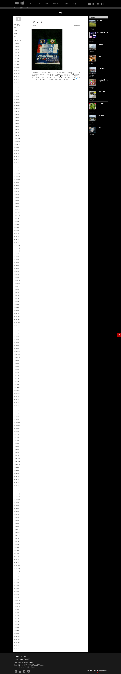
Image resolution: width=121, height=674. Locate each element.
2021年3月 (16, 236)
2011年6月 (16, 582)
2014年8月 (16, 470)
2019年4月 (16, 304)
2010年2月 (16, 630)
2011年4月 (16, 588)
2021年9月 (16, 218)
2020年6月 (16, 262)
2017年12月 (17, 351)
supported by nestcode (97, 671)
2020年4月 (16, 268)
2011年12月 (17, 565)
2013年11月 (17, 496)
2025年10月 (17, 73)
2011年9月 (16, 573)
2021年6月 (16, 227)
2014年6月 (16, 476)
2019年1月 (16, 313)
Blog (74, 3)
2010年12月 (17, 600)
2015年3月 (16, 449)
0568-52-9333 (24, 659)
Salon (30, 3)
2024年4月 (16, 126)
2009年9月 (16, 645)
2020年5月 (16, 265)
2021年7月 (16, 224)
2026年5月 (16, 52)
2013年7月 (16, 508)
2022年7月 (16, 188)
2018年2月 (16, 345)
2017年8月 (16, 363)
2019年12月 (17, 280)
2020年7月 (16, 259)
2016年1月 (16, 419)
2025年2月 (16, 96)
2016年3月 (16, 413)
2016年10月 (17, 393)
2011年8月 (16, 576)
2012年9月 (16, 538)
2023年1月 (16, 170)
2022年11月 (17, 176)
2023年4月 (16, 162)
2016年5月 (16, 408)
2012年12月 (17, 529)
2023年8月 (16, 150)
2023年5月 (16, 159)
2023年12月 (17, 138)
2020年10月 (17, 250)
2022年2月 (16, 203)
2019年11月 (17, 283)
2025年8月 (16, 79)
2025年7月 (16, 82)
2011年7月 (16, 579)
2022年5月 (16, 194)
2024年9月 (16, 111)
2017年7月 (16, 366)
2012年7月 (16, 544)
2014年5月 (16, 479)
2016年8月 (16, 399)
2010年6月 (16, 618)
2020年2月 (16, 274)
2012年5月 (16, 550)
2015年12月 (17, 422)
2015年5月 (16, 443)
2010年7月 (16, 615)
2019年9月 (16, 289)
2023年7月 (16, 153)
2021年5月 (16, 230)
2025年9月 (16, 76)
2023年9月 (16, 147)
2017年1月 (16, 384)
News (15, 27)
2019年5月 (16, 301)
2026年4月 (16, 55)
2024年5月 (16, 123)
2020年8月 (16, 256)
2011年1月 (16, 597)
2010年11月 (17, 603)
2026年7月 (16, 46)
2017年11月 (17, 354)
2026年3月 (16, 58)
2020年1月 (16, 277)
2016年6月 (16, 405)
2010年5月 (16, 621)
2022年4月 (16, 197)
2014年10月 (17, 464)
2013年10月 (17, 499)
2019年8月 (16, 292)
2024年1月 (16, 135)
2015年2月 (16, 452)
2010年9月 (16, 609)
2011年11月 (17, 568)
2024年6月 (16, 120)
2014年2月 (16, 488)
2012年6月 (16, 547)
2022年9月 (16, 182)
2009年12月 (17, 636)
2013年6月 (16, 511)
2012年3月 (16, 556)
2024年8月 (16, 114)
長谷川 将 (34, 25)
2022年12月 (17, 173)
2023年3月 (16, 165)
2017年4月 (16, 375)
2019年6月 (16, 298)
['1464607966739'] (47, 49)
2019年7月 (16, 295)
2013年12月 (17, 493)
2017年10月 (17, 357)
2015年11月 (17, 425)
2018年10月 (17, 322)
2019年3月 (16, 307)
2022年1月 (16, 206)
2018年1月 (16, 348)
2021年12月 (17, 209)
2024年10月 (17, 108)
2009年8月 (16, 648)
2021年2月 (16, 239)
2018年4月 (16, 339)
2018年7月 (16, 330)
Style (38, 3)
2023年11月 (17, 141)
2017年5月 (16, 372)
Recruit (55, 3)
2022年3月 (16, 200)
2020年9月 (16, 253)
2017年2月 (16, 381)
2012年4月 (16, 553)
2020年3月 (16, 271)
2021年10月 (17, 215)
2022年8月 (16, 185)
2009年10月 (17, 642)
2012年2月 (16, 559)
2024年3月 (16, 129)
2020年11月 (17, 248)
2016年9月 (16, 396)
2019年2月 (16, 310)
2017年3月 (16, 378)
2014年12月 (17, 458)
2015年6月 (16, 440)
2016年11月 (17, 390)
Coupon (65, 3)
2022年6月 (16, 191)
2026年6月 (16, 49)
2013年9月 (16, 502)
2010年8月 (16, 612)
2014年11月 (17, 461)
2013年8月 (16, 505)
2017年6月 (16, 369)
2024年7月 (16, 117)
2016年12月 (17, 387)
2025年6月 (16, 85)
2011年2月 (16, 594)
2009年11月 (17, 639)
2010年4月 (16, 624)
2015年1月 (16, 455)
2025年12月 (17, 67)
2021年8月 (16, 221)
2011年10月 (17, 571)
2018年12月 (17, 316)
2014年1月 (16, 491)
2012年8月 (16, 541)
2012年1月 (16, 562)
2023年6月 (16, 156)
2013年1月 (16, 526)
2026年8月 (16, 43)
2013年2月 (16, 523)
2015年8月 (16, 434)
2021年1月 (16, 242)
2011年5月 (16, 585)
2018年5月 (16, 336)
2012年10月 (17, 535)
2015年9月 (16, 431)
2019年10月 (17, 286)
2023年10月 (17, 144)
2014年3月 (16, 485)
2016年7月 (16, 402)
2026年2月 (16, 61)
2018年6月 (16, 333)
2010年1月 (16, 633)
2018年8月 (16, 328)
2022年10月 (17, 179)
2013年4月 (16, 517)
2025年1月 (16, 99)
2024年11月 (17, 105)
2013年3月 (16, 520)
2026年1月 (16, 64)
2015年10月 (17, 428)
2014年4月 (16, 482)
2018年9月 (16, 325)
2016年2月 (16, 416)
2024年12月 (17, 102)
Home (16, 7)
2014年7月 (16, 473)
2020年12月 (17, 245)
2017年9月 (16, 360)
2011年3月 (16, 591)
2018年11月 (17, 319)
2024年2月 (16, 132)
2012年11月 (17, 532)
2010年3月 (16, 627)
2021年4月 (16, 233)
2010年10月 (17, 606)
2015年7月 (16, 437)
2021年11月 (17, 212)
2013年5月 (16, 514)
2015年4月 (16, 446)
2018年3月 (16, 342)
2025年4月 (16, 90)
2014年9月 (16, 467)
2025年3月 (16, 93)
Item (46, 3)
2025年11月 (17, 70)
